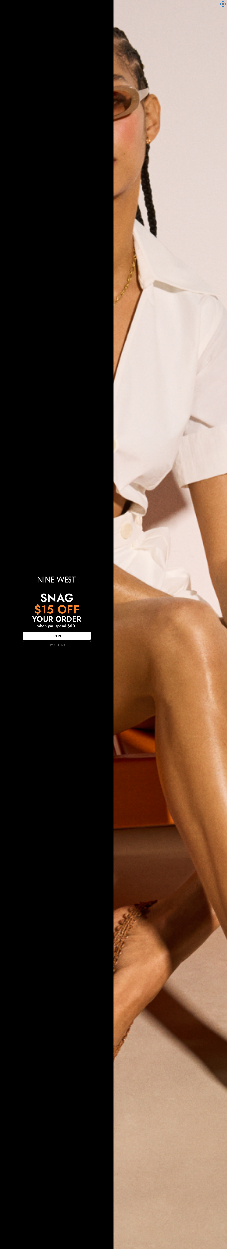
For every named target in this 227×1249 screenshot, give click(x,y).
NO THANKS (57, 645)
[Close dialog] (223, 4)
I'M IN (57, 636)
